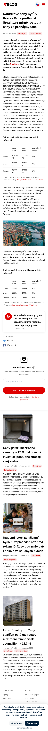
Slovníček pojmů (32, 695)
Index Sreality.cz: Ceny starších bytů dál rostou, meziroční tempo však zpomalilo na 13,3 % (20, 636)
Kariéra (28, 691)
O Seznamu (8, 691)
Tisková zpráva (35, 33)
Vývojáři (6, 695)
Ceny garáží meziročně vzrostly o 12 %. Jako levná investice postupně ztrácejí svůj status (22, 454)
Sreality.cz (22, 33)
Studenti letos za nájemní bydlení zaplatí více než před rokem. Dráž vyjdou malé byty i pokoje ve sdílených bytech (24, 544)
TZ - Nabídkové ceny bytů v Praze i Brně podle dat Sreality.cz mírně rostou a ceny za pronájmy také (28, 320)
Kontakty (7, 698)
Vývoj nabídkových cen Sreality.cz (30, 180)
